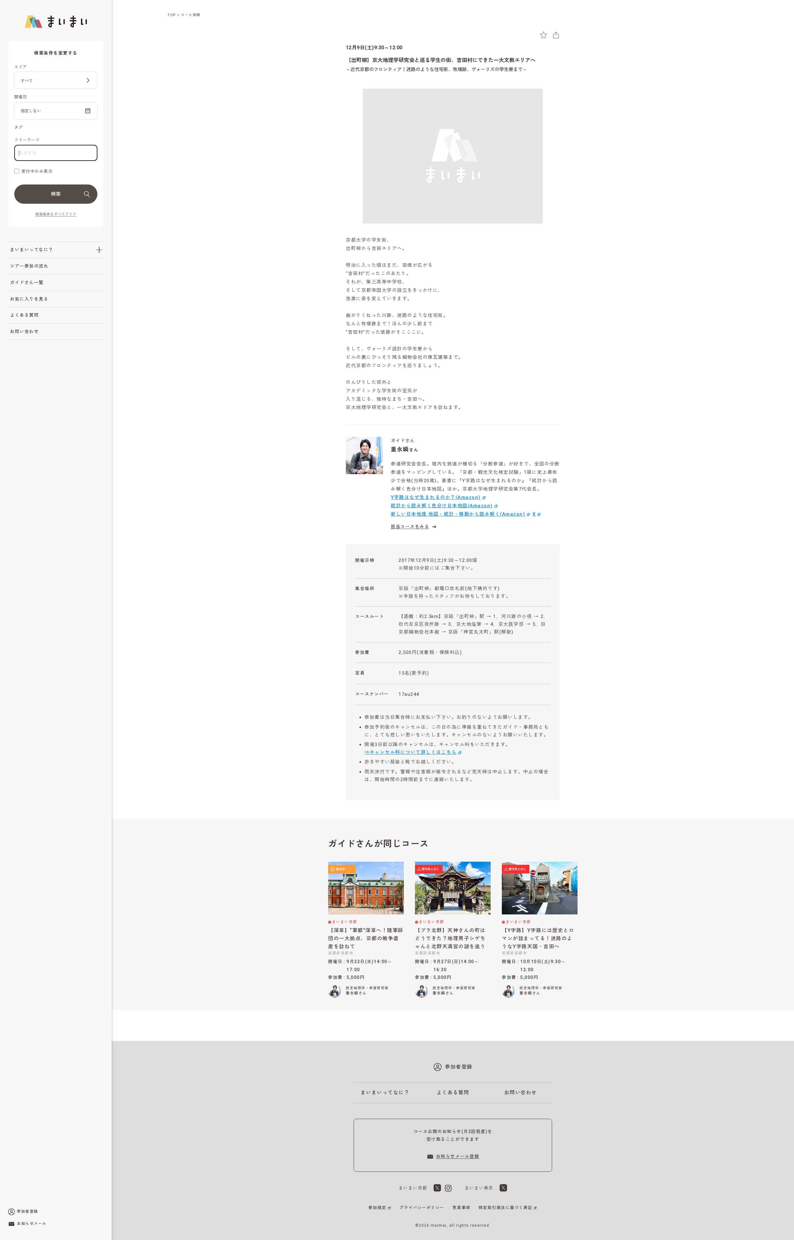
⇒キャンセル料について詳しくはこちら (410, 752)
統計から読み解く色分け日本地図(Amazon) (442, 506)
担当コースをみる (410, 526)
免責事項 (462, 1207)
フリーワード (26, 140)
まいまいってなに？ (31, 249)
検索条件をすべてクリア (55, 214)
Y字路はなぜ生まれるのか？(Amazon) (436, 497)
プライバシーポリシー (421, 1207)
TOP (171, 15)
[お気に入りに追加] (543, 35)
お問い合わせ (24, 331)
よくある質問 (24, 315)
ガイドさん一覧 (27, 282)
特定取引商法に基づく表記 (506, 1207)
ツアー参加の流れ (29, 266)
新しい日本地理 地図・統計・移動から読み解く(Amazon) (458, 514)
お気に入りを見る (29, 298)
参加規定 (377, 1207)
